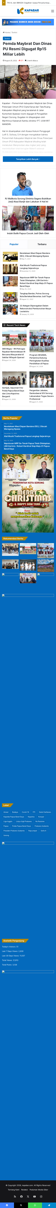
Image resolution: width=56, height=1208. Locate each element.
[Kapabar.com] (28, 11)
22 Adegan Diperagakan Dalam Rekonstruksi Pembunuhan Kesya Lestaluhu (35, 308)
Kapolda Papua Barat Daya (14, 817)
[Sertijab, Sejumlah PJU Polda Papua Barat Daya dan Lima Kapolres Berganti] (14, 378)
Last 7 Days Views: (10, 951)
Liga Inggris (8, 821)
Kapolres (31, 817)
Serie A (43, 831)
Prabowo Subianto (42, 826)
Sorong (6, 835)
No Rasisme (39, 821)
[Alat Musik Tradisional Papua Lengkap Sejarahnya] (10, 269)
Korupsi (41, 817)
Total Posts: (7, 965)
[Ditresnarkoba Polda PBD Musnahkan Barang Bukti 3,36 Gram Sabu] (28, 578)
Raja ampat (32, 831)
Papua (6, 826)
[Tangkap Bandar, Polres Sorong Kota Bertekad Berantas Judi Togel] (10, 297)
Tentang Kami (13, 1190)
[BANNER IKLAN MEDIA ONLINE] (28, 22)
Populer (14, 244)
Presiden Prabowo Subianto (14, 831)
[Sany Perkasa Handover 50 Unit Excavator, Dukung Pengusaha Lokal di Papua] (45, 565)
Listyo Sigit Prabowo (24, 821)
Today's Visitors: (9, 947)
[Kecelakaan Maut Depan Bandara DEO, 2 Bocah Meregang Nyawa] (10, 257)
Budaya (15, 812)
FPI (34, 812)
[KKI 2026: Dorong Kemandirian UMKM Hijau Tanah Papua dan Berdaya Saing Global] (10, 581)
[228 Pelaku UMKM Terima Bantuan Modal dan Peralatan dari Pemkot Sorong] (45, 579)
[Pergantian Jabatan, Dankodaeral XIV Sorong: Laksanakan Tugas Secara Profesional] (41, 379)
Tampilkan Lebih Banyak (27, 159)
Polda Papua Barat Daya (21, 826)
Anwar (6, 812)
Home (7, 32)
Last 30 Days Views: (11, 956)
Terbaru (42, 244)
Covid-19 (25, 812)
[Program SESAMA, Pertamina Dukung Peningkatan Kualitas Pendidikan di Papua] (41, 341)
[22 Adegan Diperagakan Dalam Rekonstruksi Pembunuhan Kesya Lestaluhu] (10, 309)
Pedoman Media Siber (39, 1190)
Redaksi (24, 1190)
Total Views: (7, 960)
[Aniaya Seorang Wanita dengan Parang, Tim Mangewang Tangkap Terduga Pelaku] (10, 549)
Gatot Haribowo (45, 812)
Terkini (14, 32)
